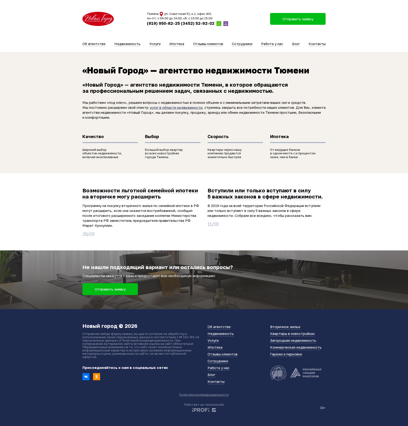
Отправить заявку (110, 289)
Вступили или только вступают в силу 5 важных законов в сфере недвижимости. (265, 193)
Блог (296, 44)
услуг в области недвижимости (175, 107)
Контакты (317, 44)
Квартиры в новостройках (292, 333)
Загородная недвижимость (293, 340)
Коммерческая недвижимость (296, 347)
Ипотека (176, 44)
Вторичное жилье (285, 327)
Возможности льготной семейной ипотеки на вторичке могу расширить (140, 193)
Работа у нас (272, 44)
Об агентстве (94, 44)
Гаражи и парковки (286, 354)
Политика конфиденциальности (204, 394)
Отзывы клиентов (208, 44)
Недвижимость (127, 44)
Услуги (155, 44)
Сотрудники (242, 44)
